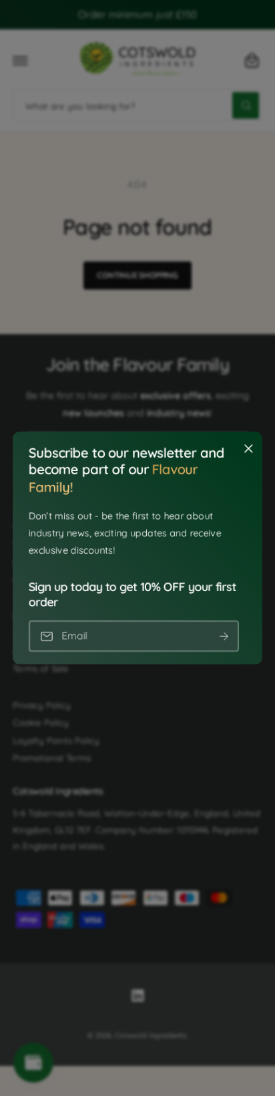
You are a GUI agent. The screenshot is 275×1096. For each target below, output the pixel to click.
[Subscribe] (224, 636)
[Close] (248, 449)
